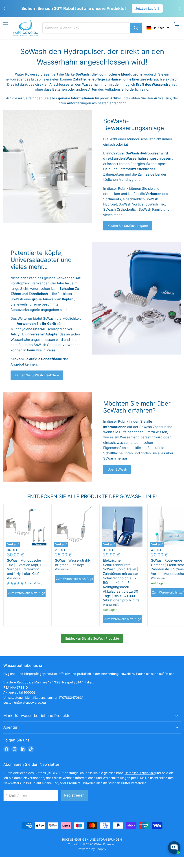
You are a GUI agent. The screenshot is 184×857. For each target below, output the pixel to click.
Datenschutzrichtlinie (140, 773)
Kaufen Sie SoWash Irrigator (127, 226)
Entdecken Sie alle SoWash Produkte (92, 638)
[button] (158, 28)
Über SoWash (117, 469)
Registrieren (74, 795)
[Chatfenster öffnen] (174, 847)
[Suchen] (136, 28)
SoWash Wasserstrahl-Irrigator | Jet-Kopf (73, 562)
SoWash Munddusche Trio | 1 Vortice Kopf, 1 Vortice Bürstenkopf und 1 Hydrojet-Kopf (24, 567)
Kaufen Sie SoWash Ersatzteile (37, 375)
